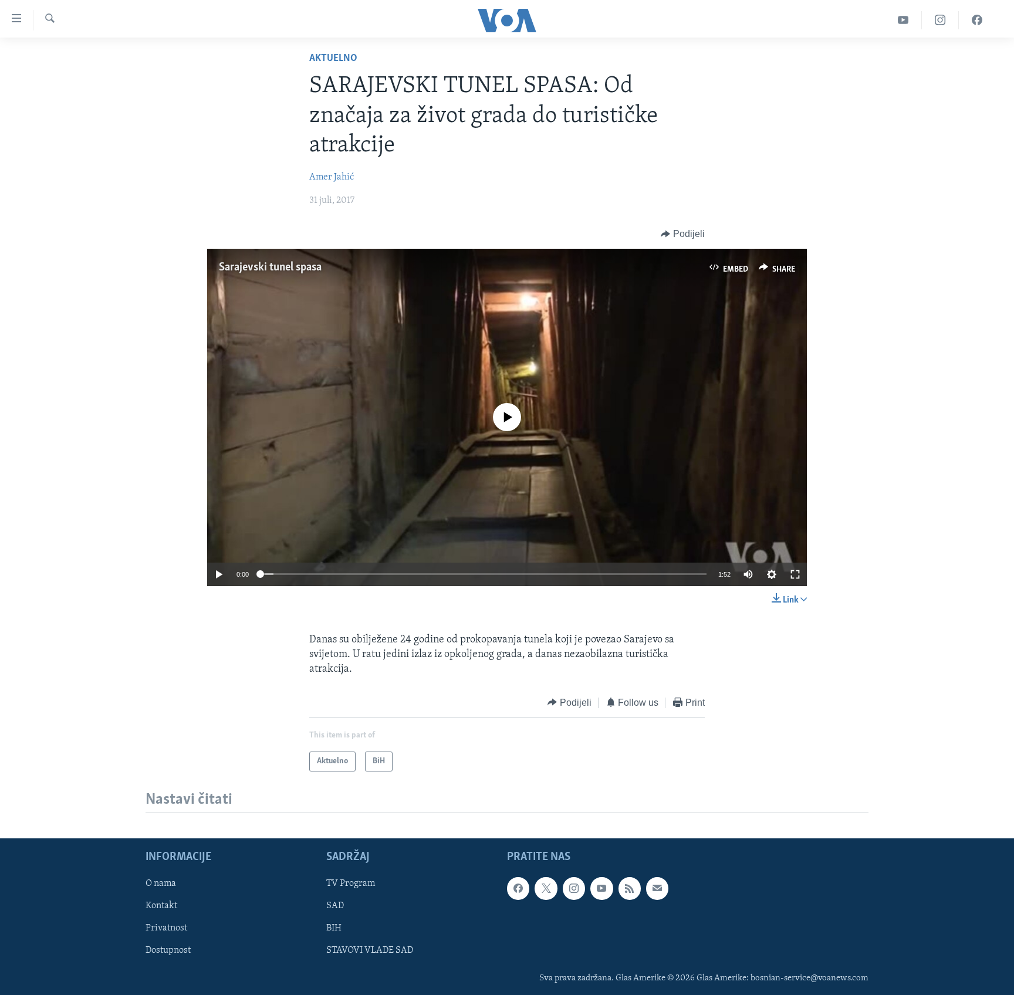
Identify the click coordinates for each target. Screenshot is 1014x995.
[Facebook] (977, 20)
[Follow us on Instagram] (574, 888)
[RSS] (629, 888)
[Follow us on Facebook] (518, 888)
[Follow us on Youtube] (601, 888)
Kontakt (161, 906)
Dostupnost (168, 950)
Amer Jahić (331, 177)
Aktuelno (333, 58)
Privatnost (166, 928)
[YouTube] (903, 20)
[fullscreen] (795, 574)
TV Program (350, 883)
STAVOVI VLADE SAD (369, 950)
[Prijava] (657, 888)
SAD (335, 906)
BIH (334, 928)
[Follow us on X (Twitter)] (546, 888)
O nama (161, 883)
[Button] (683, 234)
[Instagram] (940, 20)
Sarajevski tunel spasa (270, 267)
